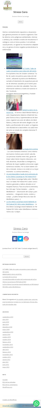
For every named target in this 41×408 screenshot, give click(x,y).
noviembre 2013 (8, 345)
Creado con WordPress (10, 400)
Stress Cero (20, 12)
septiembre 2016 (8, 332)
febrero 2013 (7, 352)
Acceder (5, 380)
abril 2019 (6, 324)
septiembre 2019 (8, 317)
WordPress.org (7, 387)
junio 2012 (6, 365)
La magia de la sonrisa (30, 149)
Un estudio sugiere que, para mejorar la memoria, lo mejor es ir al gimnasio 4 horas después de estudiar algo (20, 301)
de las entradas (9, 382)
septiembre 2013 (8, 347)
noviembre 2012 (8, 355)
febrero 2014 (7, 342)
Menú (20, 21)
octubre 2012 (7, 357)
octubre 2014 (7, 339)
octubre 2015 (7, 337)
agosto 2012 (6, 360)
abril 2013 (6, 350)
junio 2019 (6, 322)
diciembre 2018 (7, 327)
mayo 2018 (6, 329)
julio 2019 (5, 319)
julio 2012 (5, 362)
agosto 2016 (6, 334)
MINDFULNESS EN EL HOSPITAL (12, 274)
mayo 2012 (6, 367)
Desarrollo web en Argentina (12, 406)
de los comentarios (10, 385)
